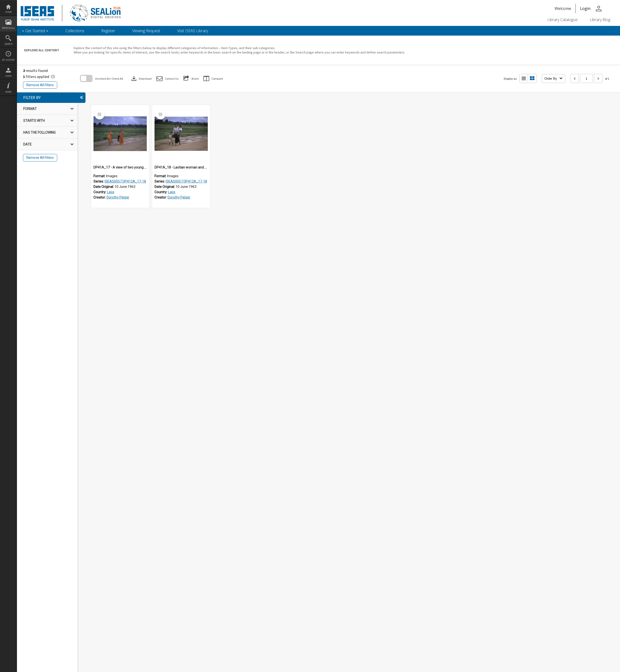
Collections (74, 30)
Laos (110, 192)
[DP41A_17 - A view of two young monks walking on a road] (120, 133)
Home (8, 12)
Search (8, 44)
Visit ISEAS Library (192, 30)
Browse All (8, 28)
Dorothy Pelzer (118, 197)
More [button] (8, 91)
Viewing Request (146, 30)
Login (8, 75)
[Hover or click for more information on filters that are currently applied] (53, 76)
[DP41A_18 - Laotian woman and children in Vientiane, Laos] (181, 133)
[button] (167, 79)
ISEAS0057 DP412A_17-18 (125, 181)
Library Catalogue (562, 19)
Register (108, 30)
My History (8, 59)
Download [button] (141, 78)
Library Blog (600, 19)
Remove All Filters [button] (40, 85)
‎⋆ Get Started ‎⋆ (35, 30)
